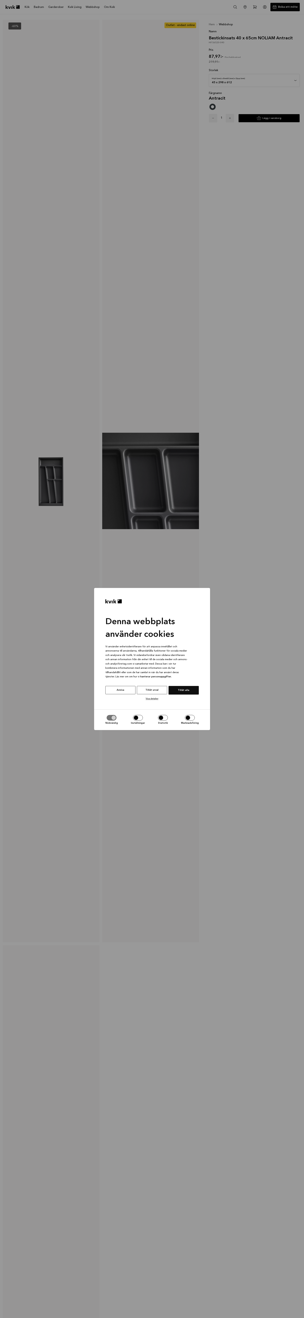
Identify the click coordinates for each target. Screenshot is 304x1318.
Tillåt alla (183, 690)
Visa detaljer (152, 699)
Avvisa (120, 690)
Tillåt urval (152, 690)
